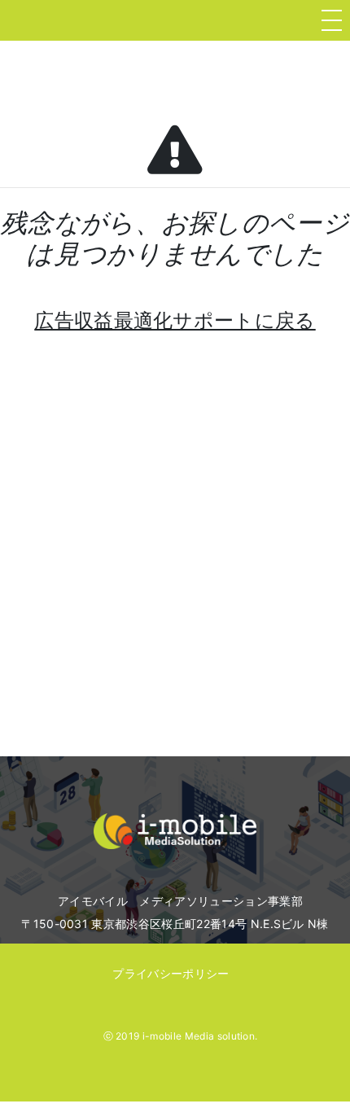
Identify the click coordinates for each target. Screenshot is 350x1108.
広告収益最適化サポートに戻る (174, 320)
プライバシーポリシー (170, 973)
